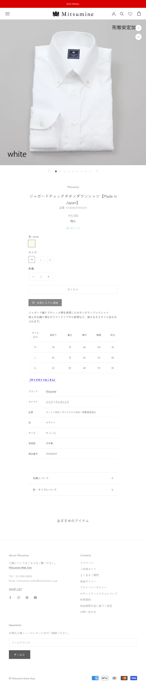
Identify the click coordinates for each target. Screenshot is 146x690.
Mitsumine (73, 187)
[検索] (122, 13)
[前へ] (48, 171)
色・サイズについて (45, 489)
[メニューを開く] (7, 13)
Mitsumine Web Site (20, 567)
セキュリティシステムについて (99, 593)
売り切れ (73, 289)
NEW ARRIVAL (73, 3)
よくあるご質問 (89, 575)
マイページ (86, 563)
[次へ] (97, 171)
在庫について (41, 478)
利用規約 (85, 599)
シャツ (49, 401)
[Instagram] (18, 597)
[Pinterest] (27, 597)
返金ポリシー (88, 581)
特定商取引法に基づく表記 (96, 606)
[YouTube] (35, 597)
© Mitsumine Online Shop (22, 678)
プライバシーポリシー (93, 587)
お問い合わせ (88, 612)
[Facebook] (10, 597)
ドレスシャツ (62, 401)
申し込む (19, 654)
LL (50, 259)
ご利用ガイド (88, 569)
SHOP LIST (15, 589)
